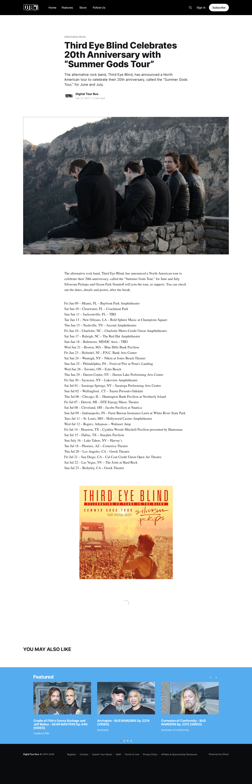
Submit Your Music (102, 754)
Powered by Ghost (219, 754)
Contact (84, 754)
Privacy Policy (150, 754)
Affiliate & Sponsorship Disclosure (179, 754)
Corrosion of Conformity (175, 729)
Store (82, 7)
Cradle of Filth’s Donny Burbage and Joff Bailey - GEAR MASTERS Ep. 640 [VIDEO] (60, 724)
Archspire (102, 729)
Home (52, 7)
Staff (118, 754)
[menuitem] (52, 7)
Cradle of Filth (41, 733)
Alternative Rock (75, 36)
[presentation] (210, 677)
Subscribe (218, 7)
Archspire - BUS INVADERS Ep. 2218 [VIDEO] (123, 722)
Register (71, 754)
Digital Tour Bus (87, 94)
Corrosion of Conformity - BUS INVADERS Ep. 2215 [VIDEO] (183, 722)
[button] (121, 741)
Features (67, 7)
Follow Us (99, 7)
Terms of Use (132, 754)
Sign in (201, 7)
